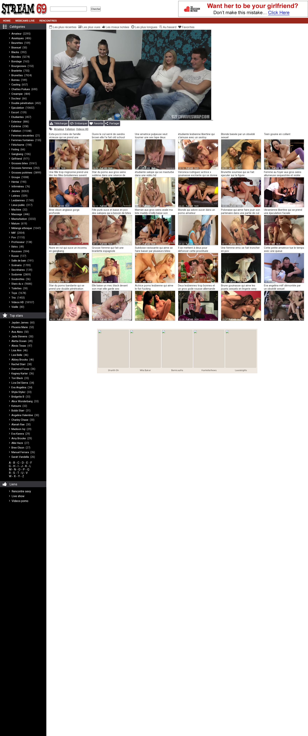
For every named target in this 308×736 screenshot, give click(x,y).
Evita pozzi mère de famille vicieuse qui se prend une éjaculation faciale (65, 137)
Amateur (59, 129)
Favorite (98, 123)
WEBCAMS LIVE (25, 20)
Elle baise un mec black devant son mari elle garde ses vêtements (110, 289)
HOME (7, 20)
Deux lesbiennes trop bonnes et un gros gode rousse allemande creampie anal (196, 289)
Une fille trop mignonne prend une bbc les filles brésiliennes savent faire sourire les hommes (68, 175)
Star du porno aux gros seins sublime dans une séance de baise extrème (109, 175)
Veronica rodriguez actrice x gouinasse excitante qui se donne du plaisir (197, 175)
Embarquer (81, 123)
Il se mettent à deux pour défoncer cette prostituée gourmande (193, 251)
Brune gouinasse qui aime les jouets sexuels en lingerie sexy (238, 287)
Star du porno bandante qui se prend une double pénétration (66, 287)
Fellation (70, 129)
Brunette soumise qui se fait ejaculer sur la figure (237, 173)
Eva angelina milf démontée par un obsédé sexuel (282, 287)
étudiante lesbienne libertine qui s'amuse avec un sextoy (196, 136)
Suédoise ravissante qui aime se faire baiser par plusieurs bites (154, 249)
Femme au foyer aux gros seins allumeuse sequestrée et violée (282, 173)
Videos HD (82, 129)
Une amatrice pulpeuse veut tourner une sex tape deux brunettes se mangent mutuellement (151, 139)
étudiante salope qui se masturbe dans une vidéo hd (154, 173)
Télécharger (60, 123)
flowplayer (187, 117)
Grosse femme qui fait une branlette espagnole (108, 249)
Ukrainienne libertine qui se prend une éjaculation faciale (283, 211)
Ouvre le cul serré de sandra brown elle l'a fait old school (108, 136)
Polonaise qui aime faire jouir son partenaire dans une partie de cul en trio (240, 213)
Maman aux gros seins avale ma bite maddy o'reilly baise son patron (154, 213)
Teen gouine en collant (277, 134)
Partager (113, 123)
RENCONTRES (48, 20)
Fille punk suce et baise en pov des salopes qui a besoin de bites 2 (111, 213)
